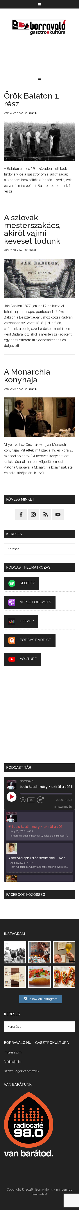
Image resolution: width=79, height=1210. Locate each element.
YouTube (28, 659)
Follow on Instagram (42, 999)
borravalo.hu (39, 27)
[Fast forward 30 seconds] (42, 799)
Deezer (27, 621)
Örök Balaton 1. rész (32, 99)
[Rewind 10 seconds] (23, 799)
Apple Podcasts (35, 602)
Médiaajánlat (13, 1061)
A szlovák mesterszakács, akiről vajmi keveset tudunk (32, 229)
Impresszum (13, 1052)
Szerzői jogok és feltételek (21, 1071)
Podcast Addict (35, 640)
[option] (39, 826)
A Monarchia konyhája (27, 375)
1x (31, 799)
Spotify (27, 583)
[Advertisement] (39, 55)
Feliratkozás (63, 807)
